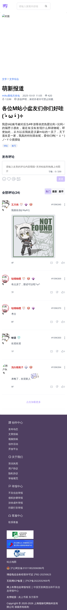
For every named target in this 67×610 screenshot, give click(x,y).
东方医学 (33, 597)
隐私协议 (13, 473)
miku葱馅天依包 (11, 95)
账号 (14, 145)
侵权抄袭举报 (15, 497)
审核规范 (13, 478)
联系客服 (13, 522)
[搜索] (46, 6)
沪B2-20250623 (42, 574)
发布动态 (13, 429)
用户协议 (13, 468)
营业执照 (13, 463)
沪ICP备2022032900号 (37, 580)
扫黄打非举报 (15, 507)
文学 (4, 79)
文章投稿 (13, 434)
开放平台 (13, 448)
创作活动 (13, 444)
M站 (6, 145)
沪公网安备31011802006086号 (27, 568)
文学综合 (14, 79)
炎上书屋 (23, 597)
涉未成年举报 (15, 502)
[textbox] (33, 167)
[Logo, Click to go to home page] (5, 6)
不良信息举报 (15, 492)
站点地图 (11, 561)
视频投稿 (13, 439)
